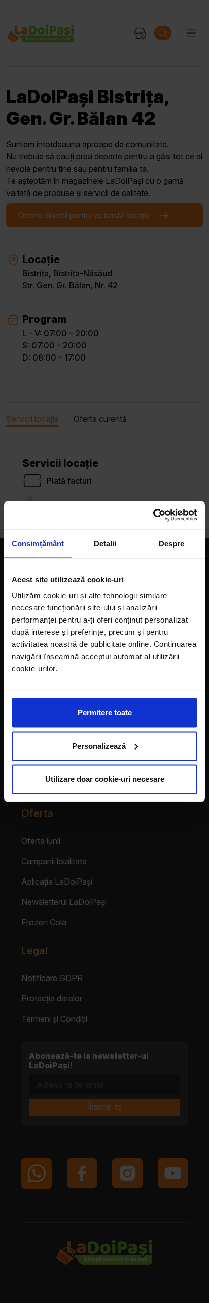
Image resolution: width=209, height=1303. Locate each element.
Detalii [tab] (105, 543)
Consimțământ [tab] (38, 543)
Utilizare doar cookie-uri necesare (104, 779)
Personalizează (99, 745)
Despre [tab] (172, 543)
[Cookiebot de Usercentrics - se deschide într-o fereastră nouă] (153, 515)
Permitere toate (105, 712)
